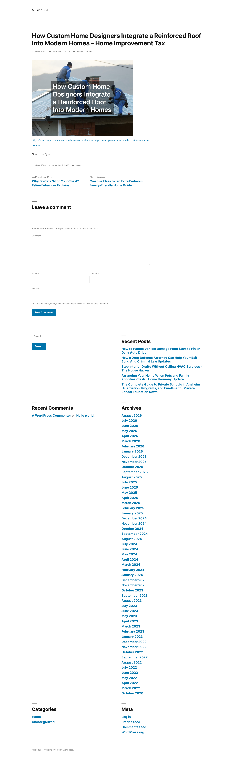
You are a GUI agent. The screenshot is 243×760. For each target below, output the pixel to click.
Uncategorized (43, 722)
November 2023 (134, 585)
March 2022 (131, 688)
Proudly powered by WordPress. (59, 750)
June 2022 (130, 673)
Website (35, 288)
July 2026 (129, 420)
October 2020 (132, 693)
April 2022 (130, 683)
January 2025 (132, 513)
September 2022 (135, 657)
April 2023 (130, 621)
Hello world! (85, 415)
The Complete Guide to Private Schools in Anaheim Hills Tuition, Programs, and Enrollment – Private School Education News (161, 388)
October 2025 (132, 467)
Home (77, 165)
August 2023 (132, 600)
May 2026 (129, 431)
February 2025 (133, 508)
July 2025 (129, 482)
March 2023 (131, 626)
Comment (37, 236)
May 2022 (129, 678)
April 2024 (130, 559)
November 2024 (134, 523)
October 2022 (132, 652)
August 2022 (132, 662)
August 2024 (132, 539)
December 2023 (134, 580)
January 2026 (132, 451)
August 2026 (132, 415)
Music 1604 (40, 10)
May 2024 (129, 554)
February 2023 (133, 631)
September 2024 (135, 534)
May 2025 (129, 492)
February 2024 (133, 570)
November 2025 (134, 462)
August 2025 (132, 477)
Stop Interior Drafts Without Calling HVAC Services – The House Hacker (162, 368)
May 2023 (129, 616)
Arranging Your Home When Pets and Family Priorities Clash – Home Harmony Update (155, 377)
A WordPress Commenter (51, 415)
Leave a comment (84, 51)
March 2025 (131, 503)
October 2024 (132, 529)
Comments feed (134, 727)
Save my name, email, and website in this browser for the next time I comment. (72, 303)
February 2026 (133, 446)
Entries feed (131, 722)
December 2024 (134, 518)
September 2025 (135, 472)
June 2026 (130, 426)
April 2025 (130, 498)
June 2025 (130, 487)
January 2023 (132, 636)
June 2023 (130, 611)
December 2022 (134, 642)
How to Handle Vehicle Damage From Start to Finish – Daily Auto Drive (162, 350)
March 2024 (131, 564)
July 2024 (129, 544)
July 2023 (129, 606)
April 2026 (130, 436)
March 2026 (131, 441)
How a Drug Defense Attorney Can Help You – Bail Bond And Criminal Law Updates (159, 359)
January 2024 (132, 575)
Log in (126, 717)
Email (95, 273)
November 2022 (134, 647)
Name (35, 273)
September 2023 (135, 595)
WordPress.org (133, 732)
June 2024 (130, 549)
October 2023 (132, 590)
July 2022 (129, 667)
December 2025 (134, 456)
